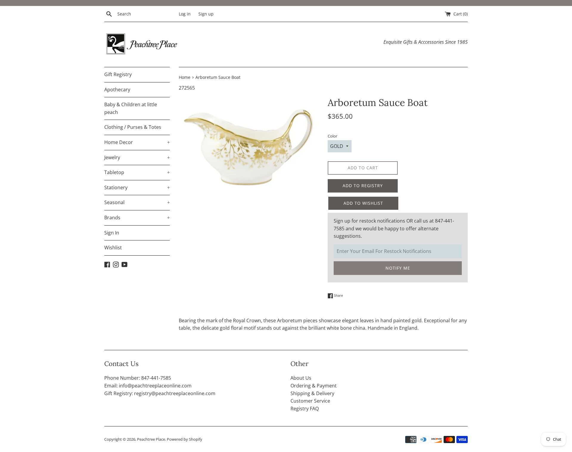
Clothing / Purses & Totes (132, 127)
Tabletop (137, 172)
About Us (300, 378)
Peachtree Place (151, 439)
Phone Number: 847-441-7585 (137, 378)
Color (332, 136)
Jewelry (137, 157)
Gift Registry (118, 74)
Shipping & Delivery (312, 393)
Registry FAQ (304, 408)
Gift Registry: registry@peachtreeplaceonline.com (159, 393)
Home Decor (137, 142)
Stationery (137, 187)
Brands (137, 217)
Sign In (111, 232)
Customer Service (310, 401)
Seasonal (137, 202)
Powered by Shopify (184, 439)
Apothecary (117, 89)
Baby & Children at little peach (130, 108)
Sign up (206, 14)
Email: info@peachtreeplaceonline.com (148, 385)
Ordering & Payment (313, 385)
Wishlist (113, 247)
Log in (185, 14)
